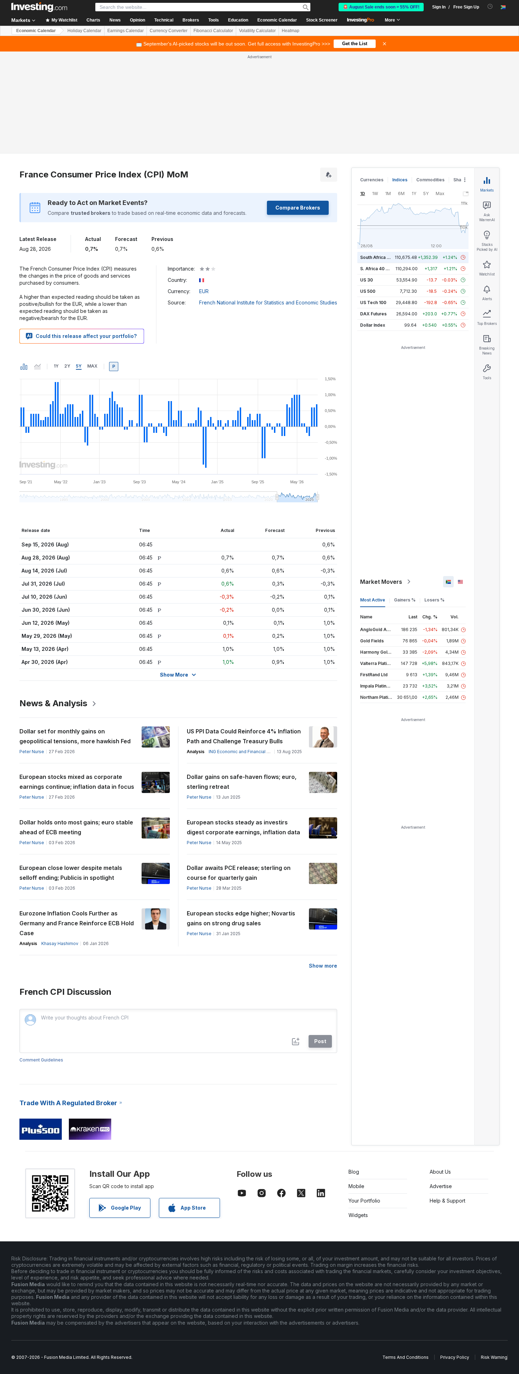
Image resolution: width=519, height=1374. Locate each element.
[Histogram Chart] (24, 366)
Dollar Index (372, 325)
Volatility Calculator (257, 30)
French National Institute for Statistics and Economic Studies (268, 302)
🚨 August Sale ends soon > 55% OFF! (381, 7)
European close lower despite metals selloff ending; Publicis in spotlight (70, 872)
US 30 (366, 280)
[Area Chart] (37, 366)
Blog (353, 1172)
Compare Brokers (297, 208)
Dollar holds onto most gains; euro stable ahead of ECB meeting (76, 827)
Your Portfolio (364, 1201)
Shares (460, 179)
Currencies (371, 179)
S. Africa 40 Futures (380, 268)
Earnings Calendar (125, 30)
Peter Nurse (31, 751)
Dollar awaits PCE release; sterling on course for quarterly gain (239, 872)
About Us (440, 1172)
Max (92, 366)
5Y (79, 366)
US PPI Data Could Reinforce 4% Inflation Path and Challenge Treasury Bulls (244, 736)
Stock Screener (322, 20)
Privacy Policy (454, 1357)
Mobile (356, 1186)
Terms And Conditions (405, 1357)
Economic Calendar (277, 20)
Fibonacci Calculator (213, 30)
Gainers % (405, 600)
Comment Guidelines (41, 1060)
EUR (204, 291)
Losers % (434, 600)
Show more (323, 966)
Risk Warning (494, 1357)
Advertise (441, 1186)
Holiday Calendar (84, 30)
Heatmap (290, 30)
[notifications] (490, 6)
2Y (67, 366)
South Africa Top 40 (381, 257)
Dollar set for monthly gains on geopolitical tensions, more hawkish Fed (75, 736)
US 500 (367, 291)
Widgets (358, 1215)
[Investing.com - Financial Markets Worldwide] (39, 7)
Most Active (372, 600)
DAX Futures (373, 313)
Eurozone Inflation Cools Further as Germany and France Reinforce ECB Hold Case (76, 923)
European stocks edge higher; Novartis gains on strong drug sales (241, 918)
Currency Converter (168, 30)
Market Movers (381, 581)
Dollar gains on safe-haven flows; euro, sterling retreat (242, 781)
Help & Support (447, 1201)
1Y (56, 366)
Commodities (430, 179)
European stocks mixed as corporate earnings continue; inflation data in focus (76, 781)
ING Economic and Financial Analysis (246, 751)
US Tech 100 (373, 302)
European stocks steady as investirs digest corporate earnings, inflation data (243, 827)
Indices (399, 179)
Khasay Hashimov (59, 943)
